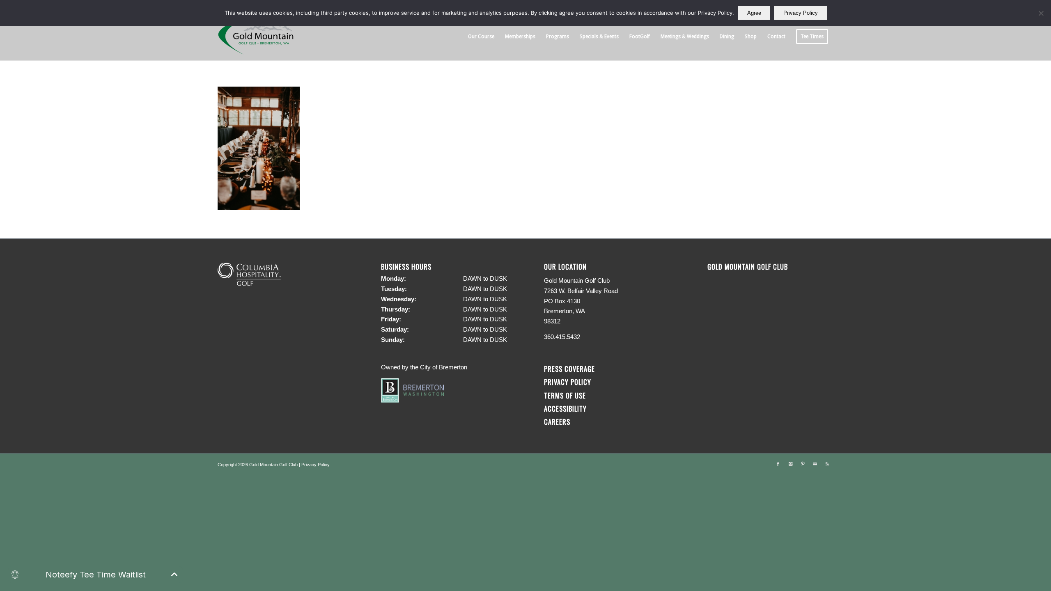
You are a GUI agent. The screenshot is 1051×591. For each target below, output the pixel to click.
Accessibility (566, 408)
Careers (557, 422)
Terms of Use (565, 395)
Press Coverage (569, 369)
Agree (754, 13)
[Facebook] (778, 464)
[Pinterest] (802, 464)
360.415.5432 (562, 336)
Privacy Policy (567, 382)
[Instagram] (790, 464)
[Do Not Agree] (1041, 13)
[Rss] (827, 464)
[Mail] (815, 464)
